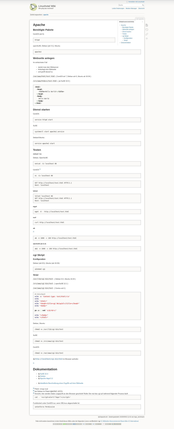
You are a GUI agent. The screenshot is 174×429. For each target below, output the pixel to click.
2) (33, 231)
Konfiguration (128, 38)
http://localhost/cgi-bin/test (49, 359)
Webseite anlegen (128, 29)
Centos (42, 376)
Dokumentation (126, 42)
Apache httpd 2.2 (46, 378)
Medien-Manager (131, 8)
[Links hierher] (146, 34)
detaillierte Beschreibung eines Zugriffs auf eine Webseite (61, 383)
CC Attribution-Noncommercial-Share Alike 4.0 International (119, 421)
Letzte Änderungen (118, 8)
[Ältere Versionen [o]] (146, 29)
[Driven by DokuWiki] (116, 424)
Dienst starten (126, 32)
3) (33, 363)
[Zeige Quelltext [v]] (146, 25)
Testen (124, 34)
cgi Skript (125, 36)
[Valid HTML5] (87, 424)
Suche (143, 5)
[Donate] (67, 424)
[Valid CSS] (97, 424)
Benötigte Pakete (127, 27)
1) (40, 169)
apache (45, 15)
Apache (123, 25)
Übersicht (141, 8)
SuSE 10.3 (44, 374)
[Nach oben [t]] (146, 38)
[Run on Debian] (106, 424)
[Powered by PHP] (77, 424)
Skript (125, 40)
